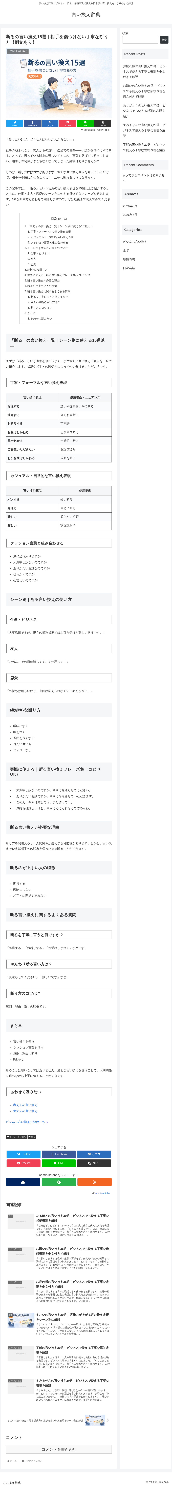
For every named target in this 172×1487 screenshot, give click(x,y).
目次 (54, 218)
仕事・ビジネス (40, 253)
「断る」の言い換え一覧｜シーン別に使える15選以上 (59, 226)
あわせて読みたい (41, 318)
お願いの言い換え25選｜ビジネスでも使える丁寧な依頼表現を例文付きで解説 (144, 91)
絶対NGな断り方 (37, 269)
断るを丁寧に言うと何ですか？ (49, 296)
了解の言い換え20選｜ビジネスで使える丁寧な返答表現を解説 (144, 147)
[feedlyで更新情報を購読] (59, 1182)
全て (33, 1136)
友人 (33, 258)
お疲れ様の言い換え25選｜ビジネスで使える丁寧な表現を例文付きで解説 (144, 72)
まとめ (31, 312)
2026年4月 (130, 214)
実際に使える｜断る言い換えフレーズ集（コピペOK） (60, 274)
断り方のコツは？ (41, 307)
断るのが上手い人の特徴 (42, 285)
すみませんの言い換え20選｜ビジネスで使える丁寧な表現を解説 (144, 130)
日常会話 (129, 268)
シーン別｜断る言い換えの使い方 (47, 247)
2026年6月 (130, 206)
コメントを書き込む (59, 1449)
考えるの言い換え (25, 1105)
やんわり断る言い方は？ (45, 302)
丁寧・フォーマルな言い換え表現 (51, 231)
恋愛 (33, 264)
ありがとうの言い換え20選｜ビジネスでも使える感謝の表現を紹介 (144, 111)
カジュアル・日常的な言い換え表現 (52, 237)
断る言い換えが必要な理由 (43, 280)
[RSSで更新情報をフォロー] (94, 1182)
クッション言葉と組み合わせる (49, 242)
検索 (125, 33)
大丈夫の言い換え (25, 1111)
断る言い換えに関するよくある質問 (48, 291)
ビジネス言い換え (18, 1136)
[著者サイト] (23, 1182)
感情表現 (129, 259)
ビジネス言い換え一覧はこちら (27, 1122)
